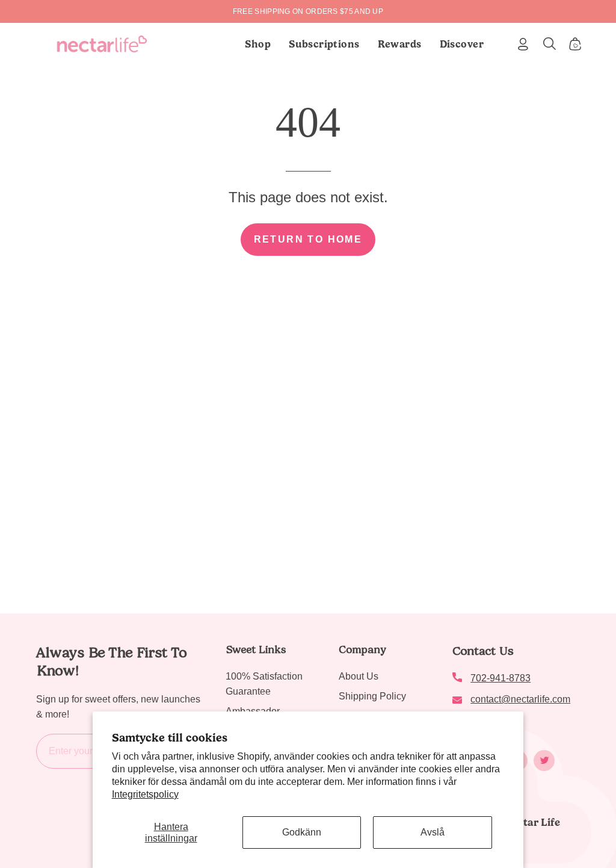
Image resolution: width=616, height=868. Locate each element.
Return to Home (308, 239)
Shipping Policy (372, 696)
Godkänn (301, 832)
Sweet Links (256, 649)
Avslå (432, 832)
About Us (358, 676)
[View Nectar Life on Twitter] (544, 760)
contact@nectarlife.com (520, 699)
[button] (324, 44)
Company (362, 649)
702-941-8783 (500, 678)
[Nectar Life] (102, 44)
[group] (308, 11)
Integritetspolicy (145, 794)
